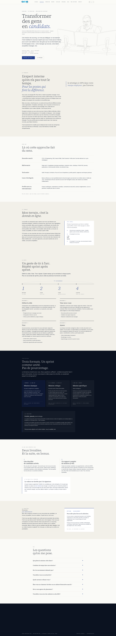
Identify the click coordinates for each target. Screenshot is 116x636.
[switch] (91, 2)
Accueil (36, 1)
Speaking (64, 1)
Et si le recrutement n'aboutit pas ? (43, 570)
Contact (80, 1)
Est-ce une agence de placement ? (43, 589)
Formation (47, 1)
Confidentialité (90, 633)
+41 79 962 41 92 (79, 621)
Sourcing (42, 1)
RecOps (52, 1)
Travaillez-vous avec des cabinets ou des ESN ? (47, 594)
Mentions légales (80, 633)
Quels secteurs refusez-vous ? (42, 579)
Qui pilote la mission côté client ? (43, 560)
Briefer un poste (28, 57)
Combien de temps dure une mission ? (44, 565)
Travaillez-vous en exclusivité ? (42, 575)
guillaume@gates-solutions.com (79, 618)
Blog (68, 1)
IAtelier (58, 1)
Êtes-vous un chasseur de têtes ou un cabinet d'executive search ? (52, 584)
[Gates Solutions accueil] (25, 2)
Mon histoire (74, 1)
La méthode (39, 57)
